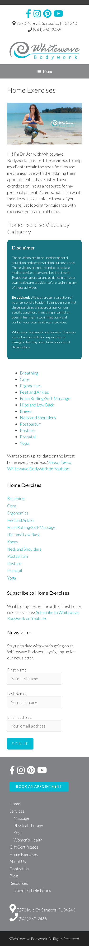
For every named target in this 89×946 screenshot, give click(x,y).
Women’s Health (28, 839)
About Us (17, 861)
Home (14, 803)
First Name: (17, 669)
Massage (21, 818)
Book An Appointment (39, 786)
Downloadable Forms (32, 890)
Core (24, 379)
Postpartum (31, 424)
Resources (18, 883)
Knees (26, 411)
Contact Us (19, 868)
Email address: (19, 717)
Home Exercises (23, 854)
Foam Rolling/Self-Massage (45, 398)
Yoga (24, 443)
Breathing (29, 372)
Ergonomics (31, 385)
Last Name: (16, 693)
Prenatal (28, 436)
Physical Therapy (28, 825)
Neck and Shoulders (38, 417)
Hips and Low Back (37, 404)
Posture (27, 430)
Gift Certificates (23, 847)
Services (16, 811)
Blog (13, 875)
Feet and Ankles (34, 392)
